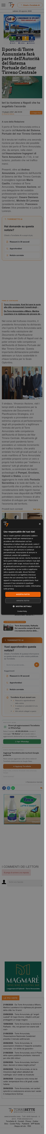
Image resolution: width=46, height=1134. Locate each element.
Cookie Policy (15, 1123)
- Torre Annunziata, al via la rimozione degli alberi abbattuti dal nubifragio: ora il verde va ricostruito (20, 1072)
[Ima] (22, 809)
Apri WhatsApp (23, 741)
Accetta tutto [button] (23, 594)
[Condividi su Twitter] (8, 788)
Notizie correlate (17, 255)
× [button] (40, 524)
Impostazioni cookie (22, 586)
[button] (22, 606)
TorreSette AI (11, 1121)
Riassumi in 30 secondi (19, 241)
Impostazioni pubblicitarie (23, 580)
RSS (29, 1126)
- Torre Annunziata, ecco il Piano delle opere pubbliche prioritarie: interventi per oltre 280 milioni (22, 1055)
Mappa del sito (20, 1126)
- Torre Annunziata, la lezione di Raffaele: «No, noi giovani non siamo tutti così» (22, 1026)
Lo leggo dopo (36, 113)
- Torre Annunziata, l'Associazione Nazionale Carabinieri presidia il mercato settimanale (19, 1036)
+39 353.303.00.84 (21, 731)
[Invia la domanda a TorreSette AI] (36, 664)
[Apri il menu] (3, 5)
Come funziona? (8, 776)
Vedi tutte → (37, 509)
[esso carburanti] (22, 29)
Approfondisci (16, 248)
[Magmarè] (23, 977)
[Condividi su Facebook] (4, 788)
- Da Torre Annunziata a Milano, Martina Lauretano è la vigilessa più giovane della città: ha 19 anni (22, 1007)
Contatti (21, 1121)
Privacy (28, 1121)
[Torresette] (11, 5)
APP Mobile (35, 1123)
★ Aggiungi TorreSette (22, 766)
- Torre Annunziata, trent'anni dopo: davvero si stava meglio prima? (21, 1063)
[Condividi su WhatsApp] (13, 788)
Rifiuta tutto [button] (23, 600)
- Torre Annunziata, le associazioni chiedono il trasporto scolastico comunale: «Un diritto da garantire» (22, 1046)
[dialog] (22, 567)
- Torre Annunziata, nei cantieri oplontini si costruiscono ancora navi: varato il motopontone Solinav (22, 1091)
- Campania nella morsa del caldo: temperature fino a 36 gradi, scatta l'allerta (20, 1081)
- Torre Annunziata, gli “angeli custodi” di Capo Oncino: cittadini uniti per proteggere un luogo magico (21, 1017)
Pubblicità (25, 1123)
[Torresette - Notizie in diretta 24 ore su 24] (22, 1110)
